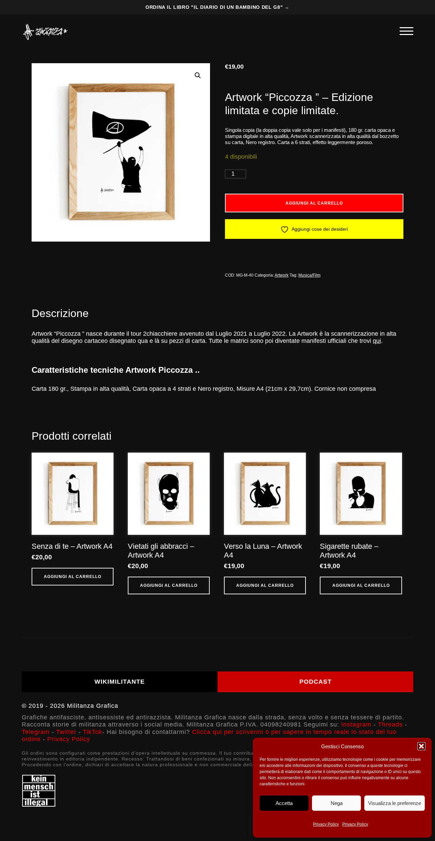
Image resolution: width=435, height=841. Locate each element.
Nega (337, 803)
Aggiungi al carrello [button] (72, 576)
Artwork (282, 275)
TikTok (92, 732)
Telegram (36, 732)
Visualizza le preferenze (394, 803)
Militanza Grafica (92, 705)
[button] (421, 746)
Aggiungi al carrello (314, 203)
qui (377, 340)
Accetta (284, 803)
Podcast (315, 681)
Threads (390, 724)
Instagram (356, 724)
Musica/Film (309, 275)
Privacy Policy (326, 824)
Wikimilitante (119, 681)
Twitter (66, 732)
